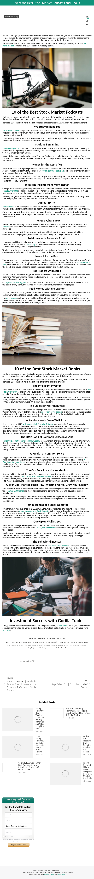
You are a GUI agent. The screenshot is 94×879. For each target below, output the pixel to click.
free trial (6, 630)
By (51, 638)
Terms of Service (49, 874)
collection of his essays (51, 412)
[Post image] (17, 719)
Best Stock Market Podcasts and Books (56, 645)
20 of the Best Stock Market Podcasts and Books (73, 642)
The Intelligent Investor (46, 648)
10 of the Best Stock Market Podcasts (44, 642)
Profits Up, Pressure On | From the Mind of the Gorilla (87, 744)
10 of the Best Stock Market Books (20, 642)
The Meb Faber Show (62, 648)
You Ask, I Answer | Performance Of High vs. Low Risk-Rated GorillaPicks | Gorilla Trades (78, 712)
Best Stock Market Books (15, 645)
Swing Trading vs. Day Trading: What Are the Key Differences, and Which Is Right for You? (40, 719)
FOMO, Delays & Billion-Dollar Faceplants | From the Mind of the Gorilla (88, 771)
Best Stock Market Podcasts (33, 645)
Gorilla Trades (62, 626)
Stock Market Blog (11, 17)
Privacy (22, 841)
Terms (18, 841)
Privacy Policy (61, 874)
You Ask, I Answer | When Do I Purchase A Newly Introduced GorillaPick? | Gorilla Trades (29, 766)
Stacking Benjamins (31, 648)
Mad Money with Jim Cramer (78, 645)
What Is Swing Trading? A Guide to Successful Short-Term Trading (40, 744)
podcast (6, 227)
